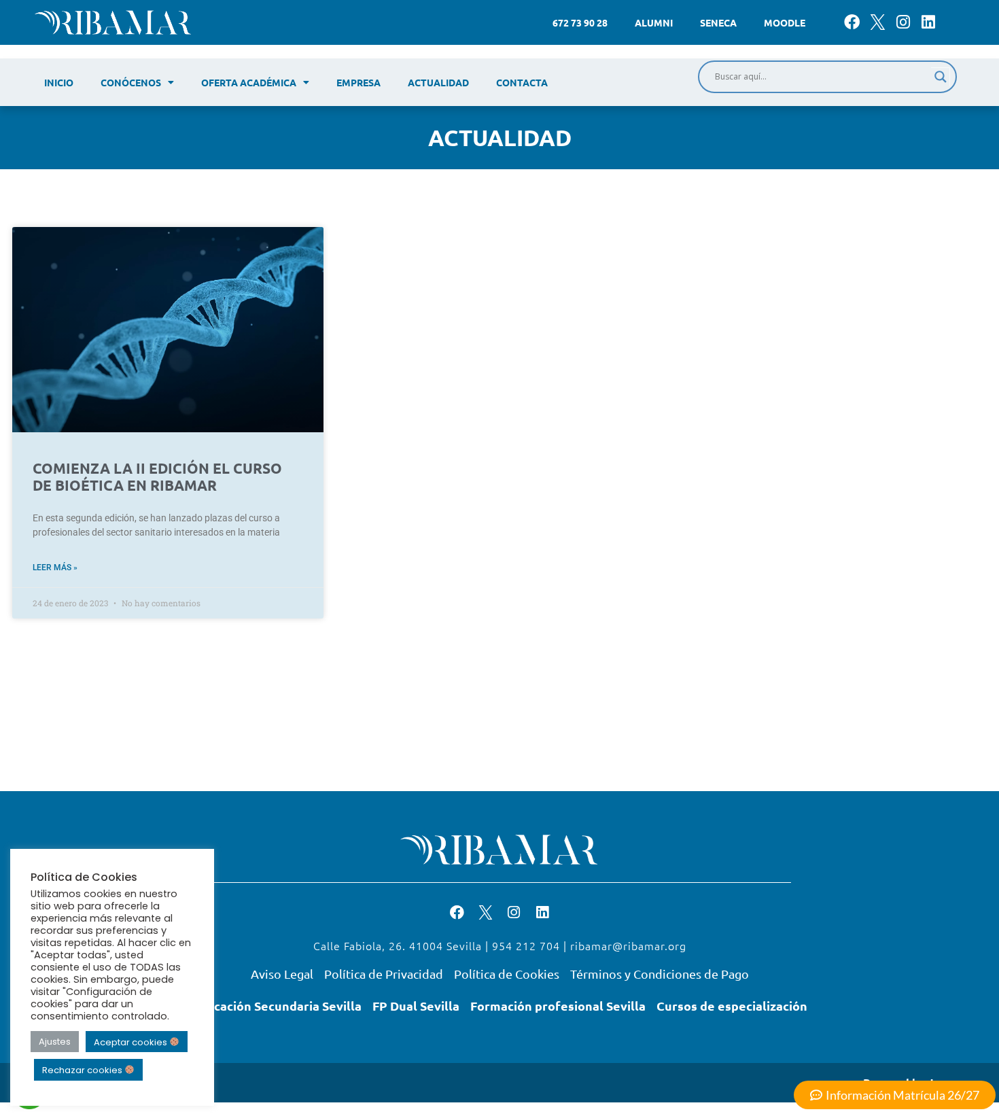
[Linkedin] (928, 22)
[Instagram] (903, 22)
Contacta (522, 82)
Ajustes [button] (55, 1041)
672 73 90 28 (580, 22)
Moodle (784, 22)
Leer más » (55, 567)
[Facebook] (852, 22)
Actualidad (438, 82)
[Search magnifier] (940, 76)
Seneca (718, 22)
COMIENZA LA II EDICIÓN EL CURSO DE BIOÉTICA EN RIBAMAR (157, 476)
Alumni (654, 22)
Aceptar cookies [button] (131, 1041)
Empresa (358, 82)
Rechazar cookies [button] (83, 1070)
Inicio (58, 82)
